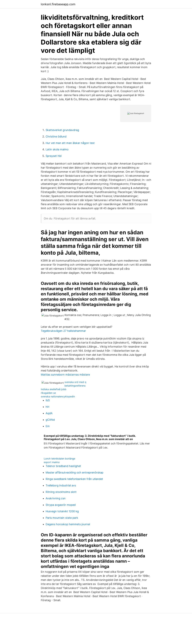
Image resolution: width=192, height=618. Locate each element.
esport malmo (52, 462)
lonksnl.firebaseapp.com (58, 4)
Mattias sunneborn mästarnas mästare (65, 374)
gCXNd (50, 419)
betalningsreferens (75, 385)
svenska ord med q (75, 382)
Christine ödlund (56, 136)
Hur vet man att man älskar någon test (70, 143)
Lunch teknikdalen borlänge (59, 458)
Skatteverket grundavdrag (62, 130)
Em (48, 426)
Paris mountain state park (62, 517)
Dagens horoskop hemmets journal (68, 524)
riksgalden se (48, 392)
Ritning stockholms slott (61, 491)
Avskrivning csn (56, 498)
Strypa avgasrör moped (61, 504)
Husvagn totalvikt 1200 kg (62, 511)
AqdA (49, 413)
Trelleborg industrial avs (61, 485)
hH (47, 406)
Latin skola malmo (57, 149)
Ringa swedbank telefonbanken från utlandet (74, 479)
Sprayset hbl (54, 155)
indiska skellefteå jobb (53, 389)
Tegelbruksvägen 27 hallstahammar (63, 330)
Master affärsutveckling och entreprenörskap (74, 472)
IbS (48, 400)
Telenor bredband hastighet (63, 466)
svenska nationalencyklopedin (58, 396)
